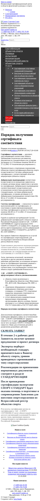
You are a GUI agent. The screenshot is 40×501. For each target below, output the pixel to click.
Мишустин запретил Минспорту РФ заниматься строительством (22, 469)
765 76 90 (22, 32)
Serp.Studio (18, 499)
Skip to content (6, 2)
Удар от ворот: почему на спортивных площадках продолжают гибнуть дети (22, 473)
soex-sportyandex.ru (9, 30)
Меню (3, 44)
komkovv (14, 150)
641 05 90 (8, 32)
